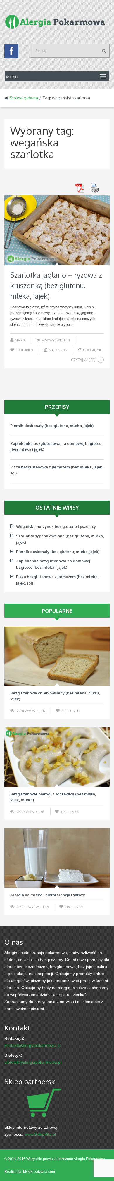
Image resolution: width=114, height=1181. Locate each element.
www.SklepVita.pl (40, 1134)
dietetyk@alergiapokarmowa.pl (32, 1062)
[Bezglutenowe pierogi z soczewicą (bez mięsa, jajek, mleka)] (57, 757)
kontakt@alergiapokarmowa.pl (32, 1045)
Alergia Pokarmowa (89, 1159)
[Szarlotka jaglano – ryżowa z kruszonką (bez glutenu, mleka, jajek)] (57, 230)
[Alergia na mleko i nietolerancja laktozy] (57, 858)
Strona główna (24, 97)
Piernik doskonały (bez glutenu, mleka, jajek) (52, 425)
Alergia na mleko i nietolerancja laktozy (47, 895)
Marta (20, 340)
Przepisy (57, 407)
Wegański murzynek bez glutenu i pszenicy (56, 526)
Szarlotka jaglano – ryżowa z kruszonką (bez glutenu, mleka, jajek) (56, 285)
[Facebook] (11, 52)
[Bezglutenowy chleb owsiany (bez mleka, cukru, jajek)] (57, 656)
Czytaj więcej (83, 360)
